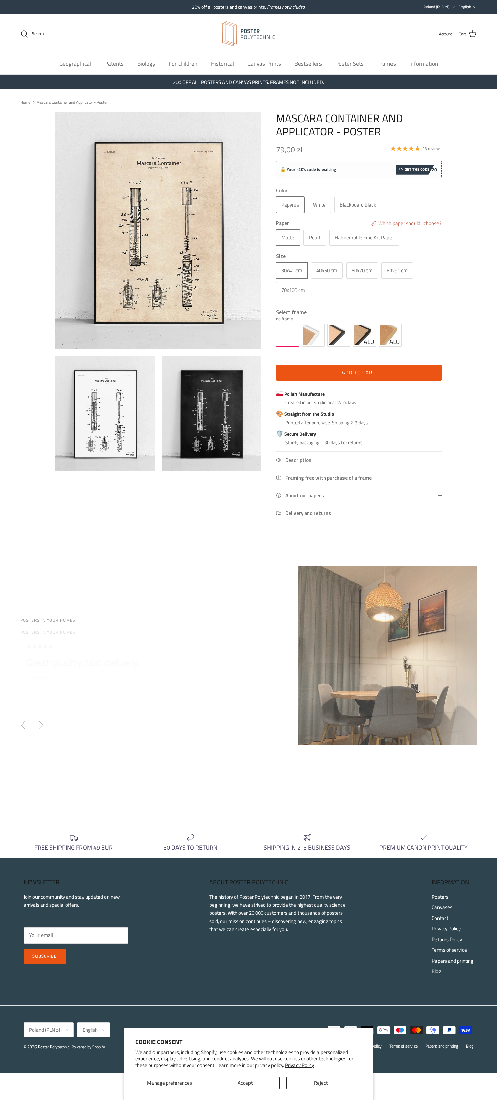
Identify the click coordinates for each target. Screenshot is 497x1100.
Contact (440, 918)
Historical (222, 63)
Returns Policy (447, 939)
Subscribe (44, 956)
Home (25, 102)
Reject (321, 1083)
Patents (114, 63)
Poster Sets (349, 63)
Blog (436, 971)
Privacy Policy (299, 1065)
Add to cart (359, 372)
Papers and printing (452, 961)
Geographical (75, 63)
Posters (440, 897)
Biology (146, 63)
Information (423, 63)
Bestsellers (308, 63)
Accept (245, 1083)
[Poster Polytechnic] (248, 34)
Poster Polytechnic (53, 1046)
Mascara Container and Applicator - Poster (72, 102)
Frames (386, 63)
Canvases (442, 907)
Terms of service (449, 950)
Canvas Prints (264, 63)
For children (183, 63)
